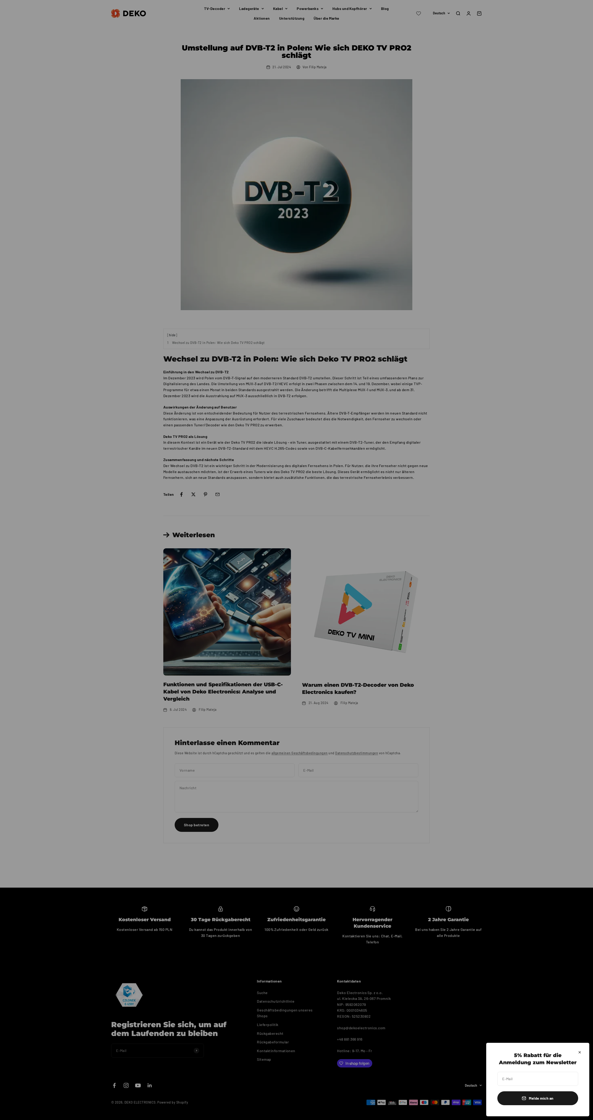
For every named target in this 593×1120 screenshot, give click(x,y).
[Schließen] (579, 1052)
